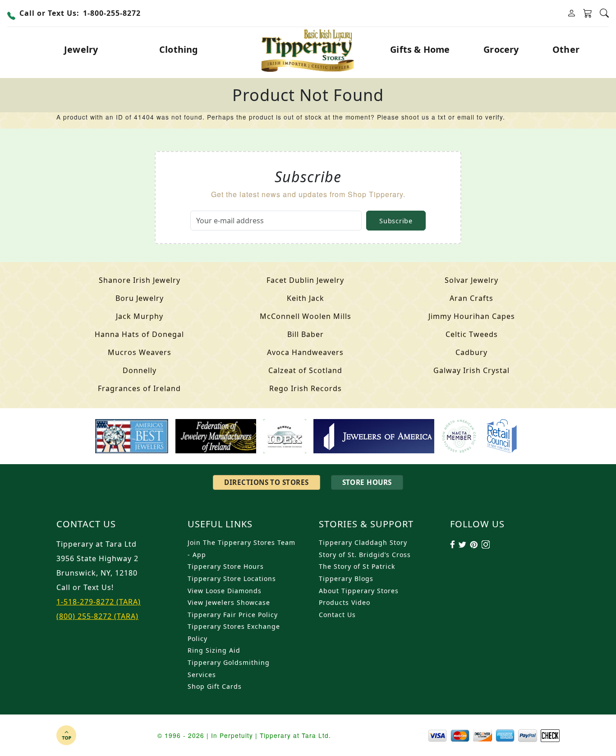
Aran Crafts (471, 298)
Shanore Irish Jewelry (139, 280)
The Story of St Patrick (357, 566)
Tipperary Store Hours (226, 566)
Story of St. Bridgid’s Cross (365, 554)
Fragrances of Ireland (139, 388)
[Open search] (604, 13)
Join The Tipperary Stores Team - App (241, 548)
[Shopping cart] (588, 13)
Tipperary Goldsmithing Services (229, 668)
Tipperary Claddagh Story (363, 542)
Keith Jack (305, 298)
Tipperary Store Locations (232, 578)
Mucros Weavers (139, 352)
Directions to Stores (266, 482)
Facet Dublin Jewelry (305, 280)
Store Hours (367, 482)
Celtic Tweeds (472, 334)
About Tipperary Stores (359, 590)
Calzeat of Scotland (305, 370)
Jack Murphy (139, 316)
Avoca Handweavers (305, 352)
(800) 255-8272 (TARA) (97, 616)
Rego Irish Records (305, 388)
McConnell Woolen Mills (305, 316)
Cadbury (471, 352)
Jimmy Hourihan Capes (471, 316)
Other (565, 49)
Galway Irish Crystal (471, 370)
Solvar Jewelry (471, 280)
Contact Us (337, 614)
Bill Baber (305, 334)
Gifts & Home (420, 49)
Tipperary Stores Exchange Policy (234, 632)
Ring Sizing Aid (214, 650)
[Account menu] (571, 13)
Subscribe (395, 221)
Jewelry (81, 49)
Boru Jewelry (139, 298)
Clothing (178, 49)
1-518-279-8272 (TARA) (98, 602)
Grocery (501, 49)
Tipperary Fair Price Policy (233, 614)
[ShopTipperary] (308, 49)
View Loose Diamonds (225, 590)
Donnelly (139, 370)
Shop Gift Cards (215, 686)
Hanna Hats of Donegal (139, 334)
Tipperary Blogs (346, 578)
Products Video (344, 602)
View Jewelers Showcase (229, 602)
